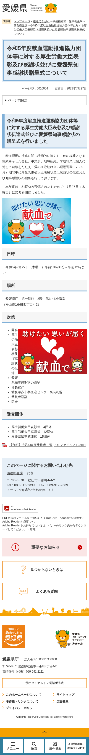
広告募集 (62, 701)
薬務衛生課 (20, 25)
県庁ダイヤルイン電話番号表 (44, 683)
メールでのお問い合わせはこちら (31, 490)
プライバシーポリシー (21, 708)
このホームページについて (24, 694)
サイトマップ (65, 694)
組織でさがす (41, 21)
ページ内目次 (17, 100)
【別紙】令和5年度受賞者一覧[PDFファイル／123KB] (47, 445)
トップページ (22, 21)
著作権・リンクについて (22, 701)
